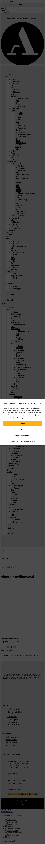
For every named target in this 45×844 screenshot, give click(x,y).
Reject (22, 429)
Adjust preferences (22, 436)
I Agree (22, 423)
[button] (41, 403)
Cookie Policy (14, 441)
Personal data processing (27, 441)
